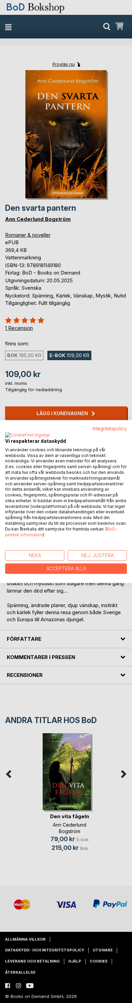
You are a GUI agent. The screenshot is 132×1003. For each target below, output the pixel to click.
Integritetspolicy (110, 428)
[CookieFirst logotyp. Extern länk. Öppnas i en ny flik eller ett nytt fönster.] (27, 435)
